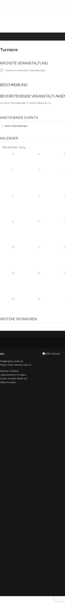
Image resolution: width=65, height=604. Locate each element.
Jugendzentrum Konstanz (13, 375)
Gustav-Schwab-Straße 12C (14, 378)
